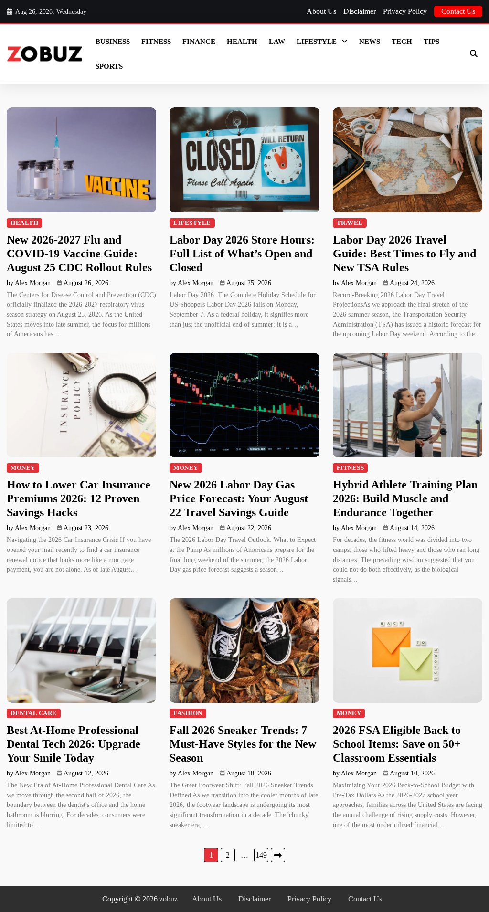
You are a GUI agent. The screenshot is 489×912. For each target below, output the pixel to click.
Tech (402, 41)
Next (278, 855)
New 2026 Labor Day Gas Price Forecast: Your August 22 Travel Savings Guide (239, 498)
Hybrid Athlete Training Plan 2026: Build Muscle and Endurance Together (405, 498)
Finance (198, 41)
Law (277, 41)
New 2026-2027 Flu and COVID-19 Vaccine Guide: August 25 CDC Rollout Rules (79, 253)
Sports (109, 66)
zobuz (168, 899)
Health (242, 41)
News (369, 41)
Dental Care (34, 713)
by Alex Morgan (29, 282)
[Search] (473, 54)
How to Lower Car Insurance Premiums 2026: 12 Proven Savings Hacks (78, 498)
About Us (321, 11)
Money (23, 468)
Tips (431, 41)
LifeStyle (317, 41)
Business (113, 41)
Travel (350, 223)
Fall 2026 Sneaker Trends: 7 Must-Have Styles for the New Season (243, 743)
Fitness (156, 41)
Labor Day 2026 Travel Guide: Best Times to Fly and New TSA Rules (404, 253)
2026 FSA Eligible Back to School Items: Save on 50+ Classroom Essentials (397, 743)
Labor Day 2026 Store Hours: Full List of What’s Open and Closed (242, 253)
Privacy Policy (405, 11)
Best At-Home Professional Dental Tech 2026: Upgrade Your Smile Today (73, 743)
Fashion (187, 713)
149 (261, 855)
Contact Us (458, 11)
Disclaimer (359, 11)
